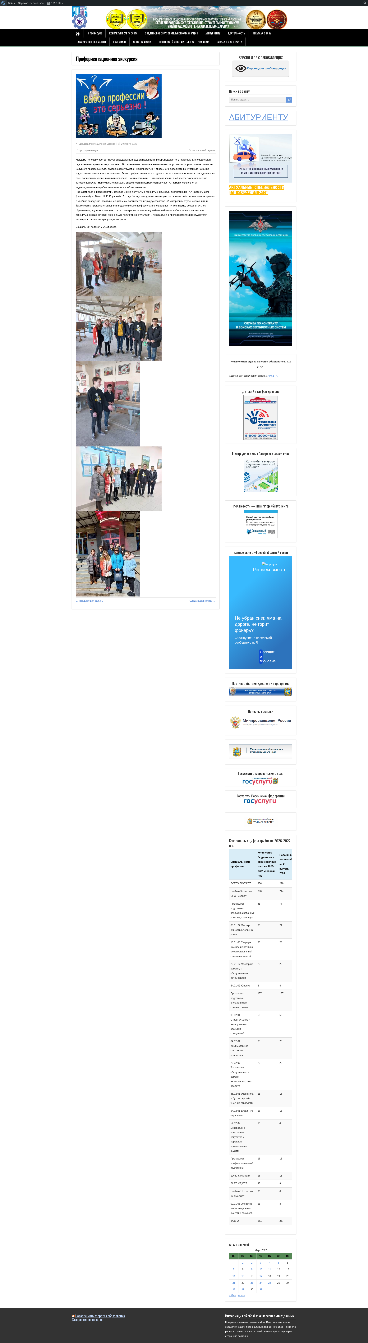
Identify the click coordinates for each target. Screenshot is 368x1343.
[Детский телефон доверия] (260, 417)
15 (243, 1276)
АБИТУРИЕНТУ (258, 117)
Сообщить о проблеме (261, 656)
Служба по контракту (229, 42)
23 (252, 1282)
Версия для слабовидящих (266, 68)
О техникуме (94, 33)
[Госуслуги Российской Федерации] (260, 802)
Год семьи (119, 42)
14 (233, 1276)
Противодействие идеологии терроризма (184, 42)
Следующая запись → (203, 600)
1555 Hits (57, 3)
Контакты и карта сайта (123, 33)
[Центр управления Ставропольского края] (260, 474)
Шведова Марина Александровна (97, 144)
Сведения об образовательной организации (171, 33)
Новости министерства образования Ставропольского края (98, 1317)
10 (261, 1269)
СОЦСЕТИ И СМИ (142, 42)
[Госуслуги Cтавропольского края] (260, 781)
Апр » (241, 1295)
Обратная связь (261, 33)
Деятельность (236, 33)
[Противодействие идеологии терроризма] (260, 695)
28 (233, 1289)
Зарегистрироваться (31, 3)
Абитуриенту (212, 33)
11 (269, 1269)
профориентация (88, 150)
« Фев (232, 1295)
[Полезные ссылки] (260, 728)
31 (261, 1289)
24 (261, 1282)
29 (243, 1289)
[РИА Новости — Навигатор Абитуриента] (260, 523)
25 (269, 1282)
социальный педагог (204, 150)
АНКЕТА (273, 375)
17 (261, 1276)
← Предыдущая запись (89, 600)
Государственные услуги (91, 42)
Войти (11, 3)
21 (233, 1282)
